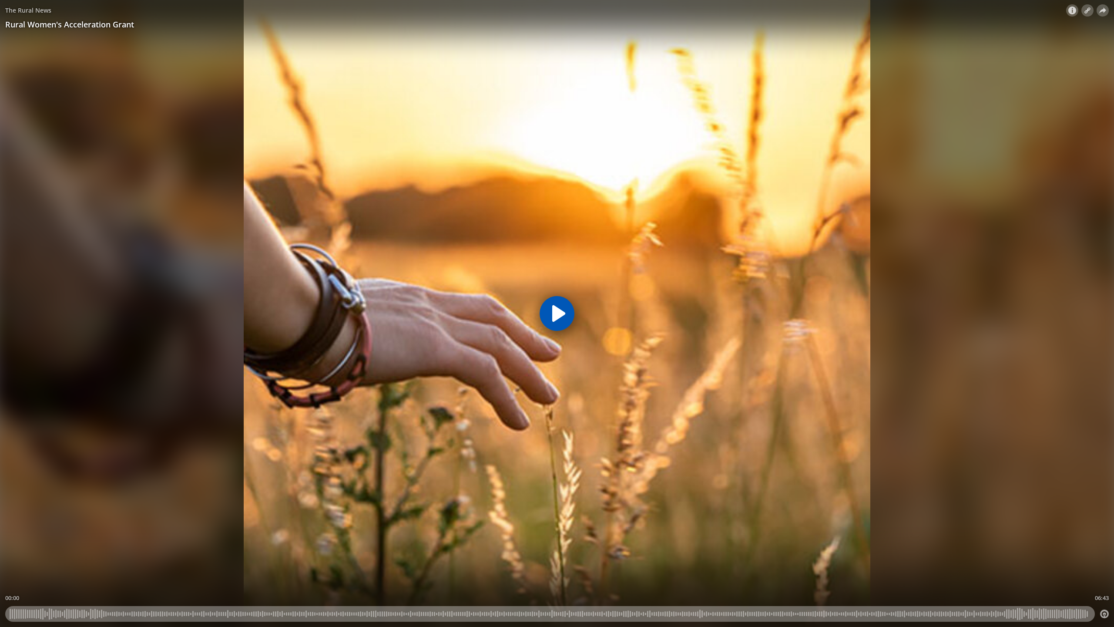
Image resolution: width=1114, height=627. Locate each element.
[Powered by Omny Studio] (1104, 614)
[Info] (1072, 10)
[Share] (1103, 10)
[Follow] (1087, 10)
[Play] (557, 313)
